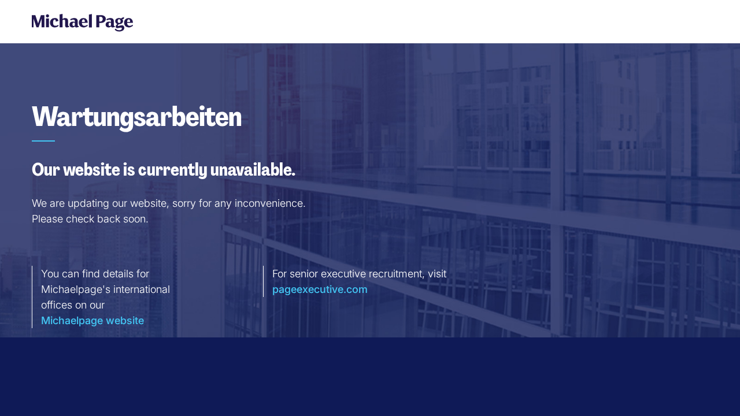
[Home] (78, 22)
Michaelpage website (92, 320)
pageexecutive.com (320, 289)
